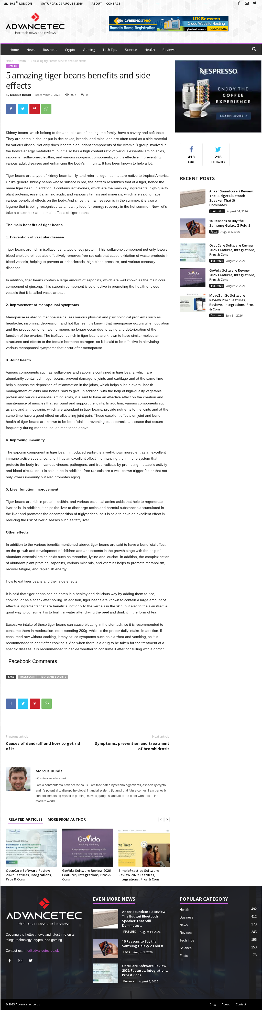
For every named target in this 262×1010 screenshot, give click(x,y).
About (97, 3)
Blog (213, 1004)
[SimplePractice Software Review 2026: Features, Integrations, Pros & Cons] (144, 848)
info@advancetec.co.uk (41, 951)
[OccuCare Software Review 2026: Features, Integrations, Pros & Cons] (31, 848)
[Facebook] (239, 3)
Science (131, 49)
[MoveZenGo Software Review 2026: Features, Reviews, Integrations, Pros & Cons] (192, 302)
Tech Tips (110, 49)
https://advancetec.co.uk (51, 778)
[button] (254, 49)
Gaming (89, 49)
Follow (218, 147)
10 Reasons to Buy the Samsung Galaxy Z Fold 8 (229, 223)
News (31, 49)
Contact (113, 3)
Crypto (70, 49)
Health (150, 49)
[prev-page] (160, 819)
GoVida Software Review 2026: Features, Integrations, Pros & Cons (86, 874)
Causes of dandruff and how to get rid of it (43, 746)
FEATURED (217, 211)
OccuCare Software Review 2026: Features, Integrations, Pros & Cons (29, 874)
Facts (214, 231)
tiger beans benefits (52, 676)
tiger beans (27, 676)
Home (14, 49)
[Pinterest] (34, 109)
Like (191, 147)
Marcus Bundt (20, 95)
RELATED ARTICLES (25, 819)
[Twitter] (255, 3)
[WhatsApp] (46, 109)
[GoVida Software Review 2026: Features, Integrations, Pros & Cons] (87, 848)
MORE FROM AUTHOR (67, 819)
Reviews (169, 49)
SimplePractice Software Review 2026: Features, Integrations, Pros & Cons (138, 874)
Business (50, 49)
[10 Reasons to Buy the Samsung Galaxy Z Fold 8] (192, 228)
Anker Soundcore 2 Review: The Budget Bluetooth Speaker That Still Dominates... (231, 198)
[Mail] (247, 3)
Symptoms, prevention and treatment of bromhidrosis (132, 746)
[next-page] (167, 819)
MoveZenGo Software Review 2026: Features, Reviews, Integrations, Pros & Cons (231, 302)
